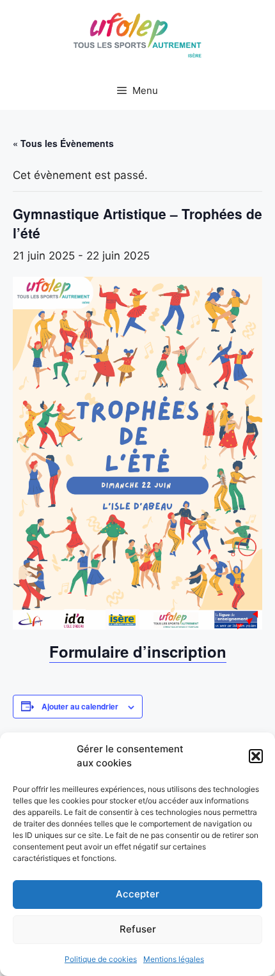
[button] (255, 756)
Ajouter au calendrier (80, 706)
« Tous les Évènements (63, 143)
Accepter (137, 894)
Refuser (138, 929)
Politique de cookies (101, 959)
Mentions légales (173, 959)
